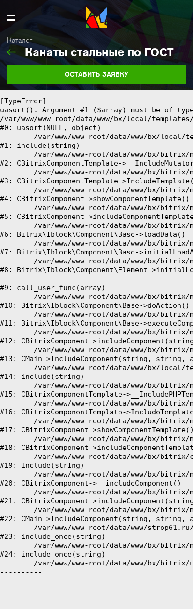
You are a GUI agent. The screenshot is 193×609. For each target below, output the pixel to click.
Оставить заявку (96, 74)
